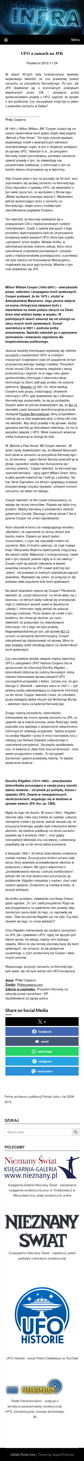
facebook (44, 1031)
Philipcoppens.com (30, 984)
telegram (44, 1061)
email (45, 1041)
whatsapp (45, 1051)
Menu (75, 39)
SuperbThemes (63, 1454)
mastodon (44, 1071)
